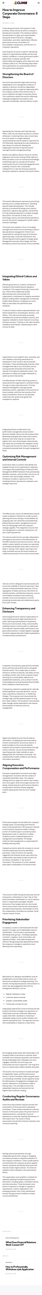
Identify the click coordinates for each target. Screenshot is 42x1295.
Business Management (12, 1238)
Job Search (9, 1262)
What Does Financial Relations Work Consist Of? (21, 1243)
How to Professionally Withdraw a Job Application (20, 1268)
